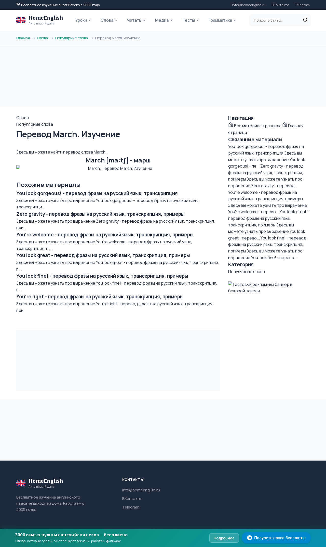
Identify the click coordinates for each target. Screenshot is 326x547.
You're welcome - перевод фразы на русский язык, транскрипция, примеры (105, 234)
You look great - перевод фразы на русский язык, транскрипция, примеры (103, 255)
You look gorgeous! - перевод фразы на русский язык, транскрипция (97, 193)
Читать (134, 20)
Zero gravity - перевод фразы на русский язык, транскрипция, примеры (100, 214)
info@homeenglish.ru (249, 5)
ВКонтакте (280, 5)
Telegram (302, 5)
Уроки (81, 20)
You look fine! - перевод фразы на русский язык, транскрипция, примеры (102, 276)
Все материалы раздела (257, 126)
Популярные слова (71, 37)
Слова (107, 20)
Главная (23, 37)
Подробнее (224, 538)
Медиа (162, 20)
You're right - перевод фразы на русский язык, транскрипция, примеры (100, 296)
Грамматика (220, 20)
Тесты (188, 20)
